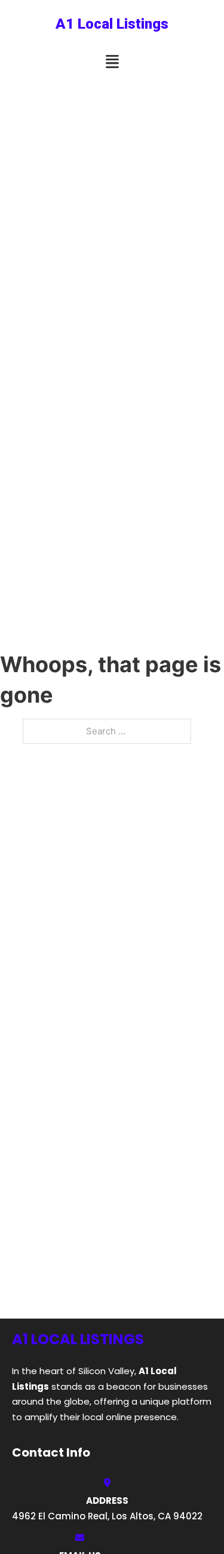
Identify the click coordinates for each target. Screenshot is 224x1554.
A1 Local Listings (112, 24)
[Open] (112, 61)
